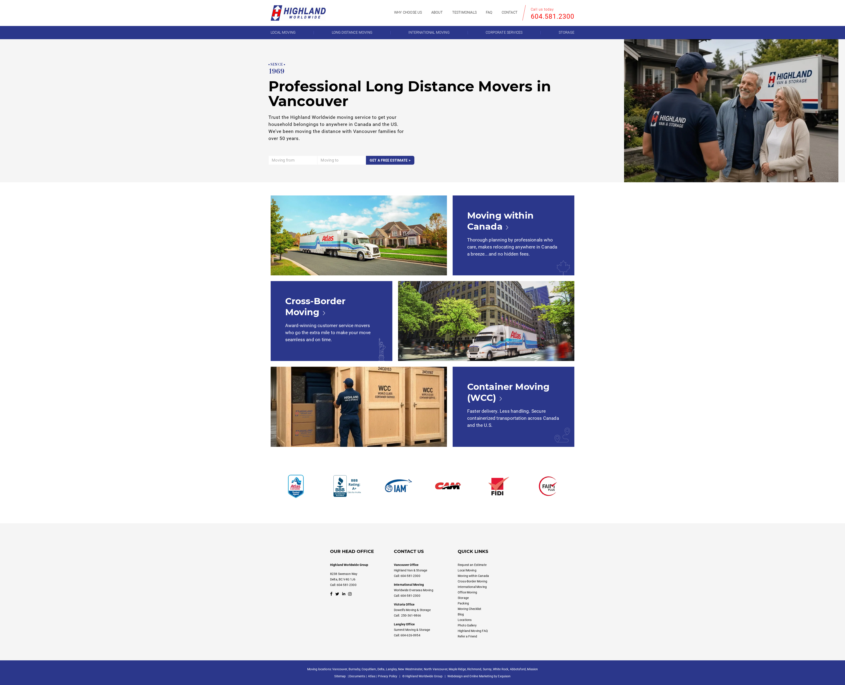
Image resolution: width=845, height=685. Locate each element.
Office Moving (467, 592)
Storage (463, 598)
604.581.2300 (552, 16)
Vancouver (339, 669)
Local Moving (467, 570)
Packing (463, 603)
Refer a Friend (467, 636)
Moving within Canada (473, 576)
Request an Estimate (472, 565)
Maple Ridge (457, 669)
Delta (381, 669)
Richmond (474, 669)
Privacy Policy (387, 676)
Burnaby (354, 669)
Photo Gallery (467, 625)
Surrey (487, 669)
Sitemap (340, 676)
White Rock (500, 669)
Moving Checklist (469, 609)
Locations (465, 620)
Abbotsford (518, 669)
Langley (391, 669)
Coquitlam (369, 669)
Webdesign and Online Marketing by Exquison (479, 676)
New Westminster (410, 669)
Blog (461, 614)
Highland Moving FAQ (473, 631)
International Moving (472, 587)
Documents (357, 676)
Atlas (371, 676)
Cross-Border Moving (472, 581)
